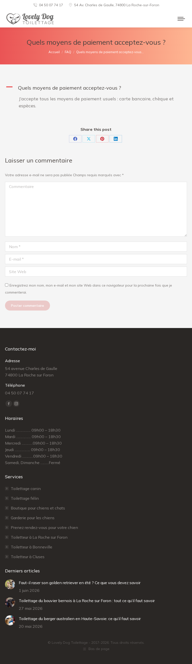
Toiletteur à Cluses (27, 556)
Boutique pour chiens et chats (38, 507)
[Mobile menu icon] (181, 18)
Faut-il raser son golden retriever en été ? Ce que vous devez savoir (79, 582)
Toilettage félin (25, 498)
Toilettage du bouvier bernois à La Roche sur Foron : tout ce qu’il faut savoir (87, 600)
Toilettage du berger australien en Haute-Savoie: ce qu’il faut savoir (80, 618)
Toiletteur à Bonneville (31, 546)
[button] (96, 88)
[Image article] (10, 584)
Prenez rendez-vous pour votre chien (44, 527)
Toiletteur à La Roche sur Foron (39, 537)
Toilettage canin (26, 488)
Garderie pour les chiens (32, 517)
